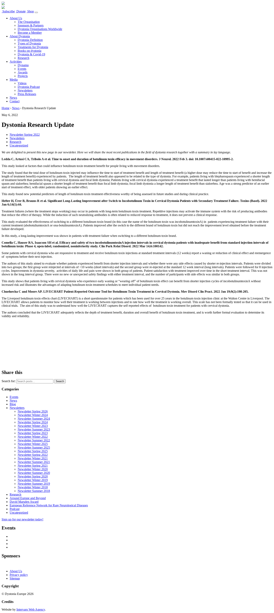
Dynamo (23, 65)
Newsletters (25, 90)
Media (14, 79)
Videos (22, 83)
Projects (23, 76)
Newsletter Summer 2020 (34, 473)
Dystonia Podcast (29, 87)
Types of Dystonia (29, 43)
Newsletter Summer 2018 (34, 491)
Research (23, 58)
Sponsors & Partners (31, 25)
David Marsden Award (24, 501)
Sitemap (15, 578)
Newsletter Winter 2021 (33, 458)
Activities (16, 61)
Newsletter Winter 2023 (33, 426)
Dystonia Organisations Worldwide (40, 29)
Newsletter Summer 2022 (34, 440)
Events (22, 68)
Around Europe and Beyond (28, 498)
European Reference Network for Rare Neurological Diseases (49, 505)
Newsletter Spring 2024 (33, 422)
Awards (22, 72)
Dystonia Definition (30, 40)
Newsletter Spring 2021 (33, 465)
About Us (16, 18)
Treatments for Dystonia (33, 47)
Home (5, 108)
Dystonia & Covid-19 (31, 54)
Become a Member (30, 32)
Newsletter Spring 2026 (33, 411)
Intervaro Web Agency (30, 609)
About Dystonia (20, 36)
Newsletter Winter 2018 (33, 487)
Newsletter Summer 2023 (34, 429)
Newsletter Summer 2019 (34, 483)
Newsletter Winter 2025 (33, 444)
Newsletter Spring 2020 (33, 476)
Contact (14, 101)
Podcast (14, 509)
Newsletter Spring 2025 (33, 451)
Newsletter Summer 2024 (34, 418)
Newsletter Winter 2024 (33, 415)
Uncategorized (19, 145)
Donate (21, 11)
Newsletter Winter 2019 (33, 480)
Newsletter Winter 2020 (33, 469)
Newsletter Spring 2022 (25, 134)
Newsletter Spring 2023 (33, 433)
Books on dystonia (29, 50)
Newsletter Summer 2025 (34, 447)
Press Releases (27, 94)
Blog (13, 404)
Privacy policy (19, 574)
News (13, 97)
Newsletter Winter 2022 (33, 436)
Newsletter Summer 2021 (34, 462)
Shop (30, 11)
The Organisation (29, 21)
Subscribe (8, 11)
